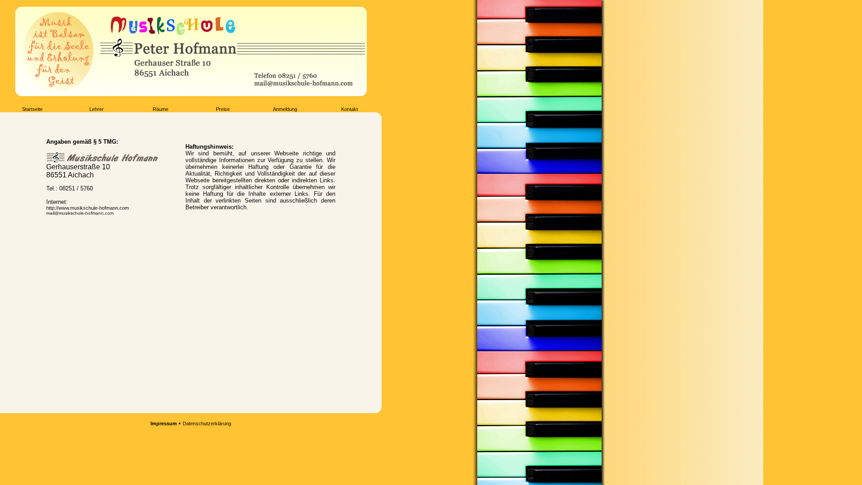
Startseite (32, 109)
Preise (223, 109)
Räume (160, 109)
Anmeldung (285, 109)
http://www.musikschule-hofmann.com (87, 208)
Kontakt (349, 109)
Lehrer (96, 109)
